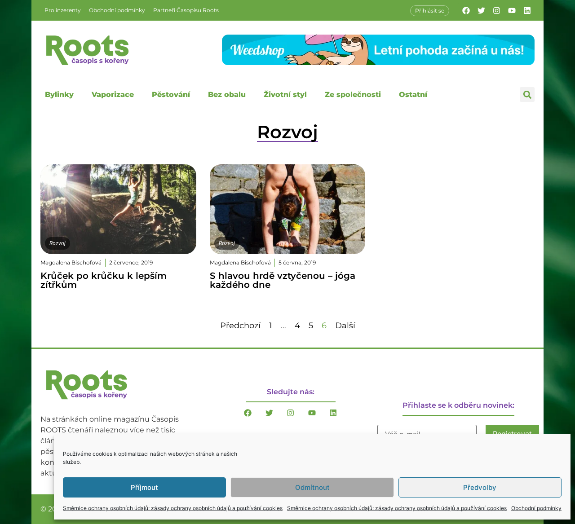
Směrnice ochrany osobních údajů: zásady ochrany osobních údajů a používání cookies (173, 508)
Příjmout (144, 487)
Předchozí (240, 325)
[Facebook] (465, 10)
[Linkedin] (527, 10)
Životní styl (285, 94)
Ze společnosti (353, 94)
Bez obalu (227, 94)
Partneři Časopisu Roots (186, 10)
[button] (527, 94)
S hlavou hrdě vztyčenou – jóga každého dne (282, 280)
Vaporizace (113, 94)
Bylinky (59, 94)
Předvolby (479, 487)
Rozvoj (57, 243)
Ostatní (413, 94)
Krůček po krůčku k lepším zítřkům (103, 280)
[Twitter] (481, 10)
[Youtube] (511, 10)
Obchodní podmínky (536, 508)
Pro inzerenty (62, 10)
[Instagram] (496, 10)
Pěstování (171, 94)
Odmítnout (312, 487)
